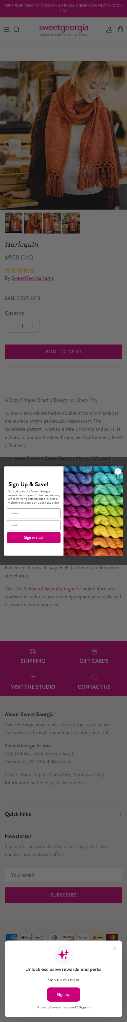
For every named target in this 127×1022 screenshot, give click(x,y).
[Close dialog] (118, 471)
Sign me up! (34, 537)
